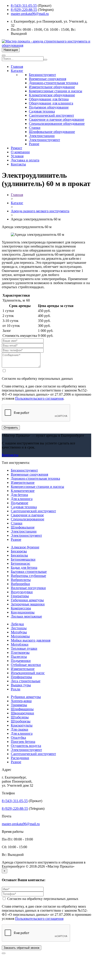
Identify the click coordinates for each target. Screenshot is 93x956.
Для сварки (19, 729)
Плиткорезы (20, 652)
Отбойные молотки (26, 665)
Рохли (15, 689)
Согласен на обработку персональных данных (42, 899)
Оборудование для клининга (51, 103)
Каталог (17, 71)
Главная (17, 66)
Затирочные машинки (28, 604)
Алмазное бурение (25, 547)
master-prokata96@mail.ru (30, 14)
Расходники (20, 758)
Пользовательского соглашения (39, 398)
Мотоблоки (19, 644)
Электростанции (42, 136)
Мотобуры (19, 632)
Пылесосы (19, 657)
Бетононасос (20, 563)
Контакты (18, 164)
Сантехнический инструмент (51, 115)
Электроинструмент (44, 140)
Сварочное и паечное (27, 515)
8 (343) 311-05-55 (24, 5)
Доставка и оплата (25, 160)
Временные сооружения (47, 79)
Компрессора (21, 608)
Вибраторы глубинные (28, 576)
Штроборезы (20, 721)
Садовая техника (42, 111)
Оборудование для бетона (49, 99)
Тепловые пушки (24, 648)
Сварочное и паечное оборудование (56, 119)
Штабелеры (20, 717)
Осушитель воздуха (26, 746)
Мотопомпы (20, 636)
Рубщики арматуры (26, 697)
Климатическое (23, 491)
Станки (34, 128)
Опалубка (18, 737)
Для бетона (19, 495)
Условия (17, 156)
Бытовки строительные (29, 572)
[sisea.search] (45, 59)
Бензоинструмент (42, 75)
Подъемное (19, 503)
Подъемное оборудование (49, 107)
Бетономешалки (23, 559)
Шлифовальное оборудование (52, 132)
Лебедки (17, 624)
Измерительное (23, 482)
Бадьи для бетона (24, 567)
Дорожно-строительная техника (53, 83)
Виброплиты (21, 580)
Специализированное (27, 519)
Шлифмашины (22, 709)
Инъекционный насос (28, 673)
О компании (20, 152)
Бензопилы (19, 555)
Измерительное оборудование (52, 87)
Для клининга (22, 499)
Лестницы (19, 628)
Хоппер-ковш (21, 701)
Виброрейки (20, 584)
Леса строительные (25, 681)
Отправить (11, 427)
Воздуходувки (22, 592)
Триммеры (19, 705)
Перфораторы (21, 677)
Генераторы (20, 596)
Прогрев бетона (23, 742)
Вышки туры (21, 685)
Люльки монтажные (26, 616)
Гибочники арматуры (27, 600)
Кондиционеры (23, 612)
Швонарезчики (22, 713)
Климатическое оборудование (52, 95)
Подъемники (21, 661)
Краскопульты (22, 725)
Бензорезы (19, 551)
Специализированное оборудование (57, 123)
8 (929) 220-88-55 (24, 10)
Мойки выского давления (30, 640)
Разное (34, 144)
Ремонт (16, 148)
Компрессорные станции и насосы (55, 91)
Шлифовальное (23, 527)
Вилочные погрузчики (28, 588)
